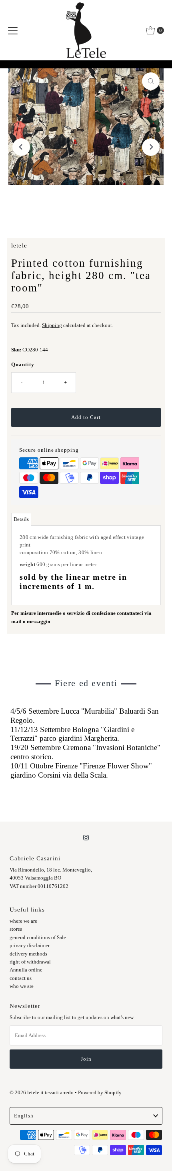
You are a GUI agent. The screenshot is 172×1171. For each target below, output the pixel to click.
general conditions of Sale (38, 937)
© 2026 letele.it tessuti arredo (42, 1092)
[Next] (151, 147)
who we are (22, 986)
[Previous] (21, 147)
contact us (21, 978)
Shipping (52, 325)
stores (16, 929)
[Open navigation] (13, 30)
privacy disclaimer (30, 945)
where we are (23, 921)
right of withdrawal (30, 962)
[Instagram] (86, 838)
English (24, 1116)
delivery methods (28, 954)
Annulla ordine (26, 970)
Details (21, 519)
